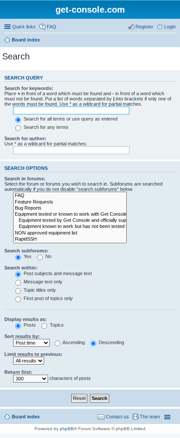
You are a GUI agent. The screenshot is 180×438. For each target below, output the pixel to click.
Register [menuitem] (144, 26)
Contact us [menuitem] (117, 416)
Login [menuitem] (170, 26)
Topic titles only (39, 290)
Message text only (42, 281)
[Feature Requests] (70, 202)
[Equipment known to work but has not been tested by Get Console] (70, 227)
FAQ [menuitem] (51, 26)
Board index (26, 39)
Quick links (24, 26)
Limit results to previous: (33, 354)
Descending (110, 342)
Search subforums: (26, 250)
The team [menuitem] (150, 416)
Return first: (18, 372)
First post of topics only (47, 298)
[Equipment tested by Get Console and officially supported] (70, 220)
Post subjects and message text (57, 273)
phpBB (67, 428)
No (48, 256)
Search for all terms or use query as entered (70, 118)
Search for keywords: (28, 88)
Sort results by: (22, 336)
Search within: (21, 267)
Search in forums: (24, 178)
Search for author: (25, 138)
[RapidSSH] (70, 239)
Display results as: (25, 319)
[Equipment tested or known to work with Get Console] (70, 214)
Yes (26, 256)
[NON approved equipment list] (70, 233)
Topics (56, 325)
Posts (29, 325)
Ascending (73, 342)
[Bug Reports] (70, 208)
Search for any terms (45, 127)
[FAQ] (70, 196)
